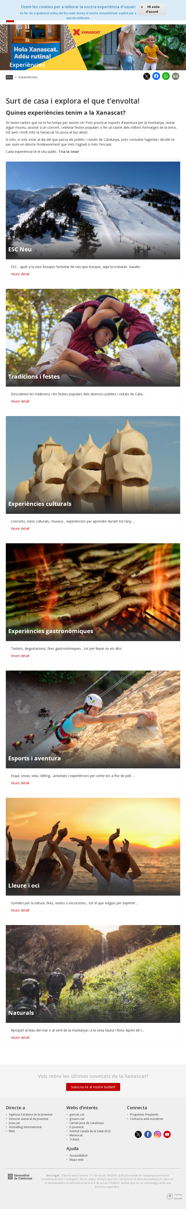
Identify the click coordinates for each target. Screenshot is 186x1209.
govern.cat (77, 1119)
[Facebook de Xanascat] (148, 1134)
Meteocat (76, 1135)
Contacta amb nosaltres (146, 1119)
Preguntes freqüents (144, 1114)
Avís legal (53, 1175)
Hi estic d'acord (153, 9)
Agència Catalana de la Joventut (31, 1114)
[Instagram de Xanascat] (157, 1134)
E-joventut (77, 1127)
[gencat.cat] (19, 1176)
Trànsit (74, 1139)
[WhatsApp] (166, 75)
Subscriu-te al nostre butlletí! (93, 1087)
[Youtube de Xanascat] (167, 1134)
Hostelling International (25, 1127)
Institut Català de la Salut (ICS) (90, 1131)
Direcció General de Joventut (28, 1119)
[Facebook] (156, 75)
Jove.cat (14, 1123)
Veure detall (20, 274)
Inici (9, 77)
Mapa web (77, 1160)
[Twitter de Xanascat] (138, 1134)
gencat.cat (77, 1114)
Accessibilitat (79, 1155)
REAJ (12, 1131)
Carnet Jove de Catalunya (87, 1123)
